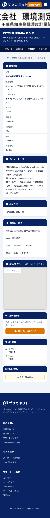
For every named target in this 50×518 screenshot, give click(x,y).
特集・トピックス (10, 437)
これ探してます (9, 462)
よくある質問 (8, 482)
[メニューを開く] (45, 5)
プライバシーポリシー (12, 490)
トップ (6, 58)
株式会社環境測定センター (23, 58)
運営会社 (7, 495)
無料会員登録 (34, 4)
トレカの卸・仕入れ (11, 442)
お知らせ (20, 49)
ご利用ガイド (8, 477)
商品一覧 (9, 49)
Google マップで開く (35, 263)
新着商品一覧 (8, 429)
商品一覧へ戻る (26, 377)
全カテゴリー (8, 433)
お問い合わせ (8, 486)
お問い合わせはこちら (26, 331)
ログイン (9, 99)
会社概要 (31, 49)
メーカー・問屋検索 (11, 457)
